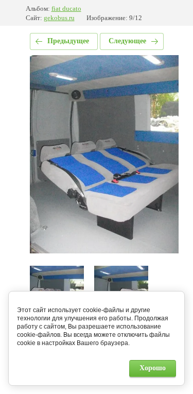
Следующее (127, 41)
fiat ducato (66, 8)
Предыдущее (68, 41)
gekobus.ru (59, 18)
